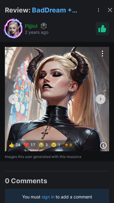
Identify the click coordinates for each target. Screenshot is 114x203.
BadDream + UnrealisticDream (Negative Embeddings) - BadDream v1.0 (60, 10)
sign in (48, 196)
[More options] (102, 53)
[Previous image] (13, 99)
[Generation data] (103, 145)
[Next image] (100, 99)
